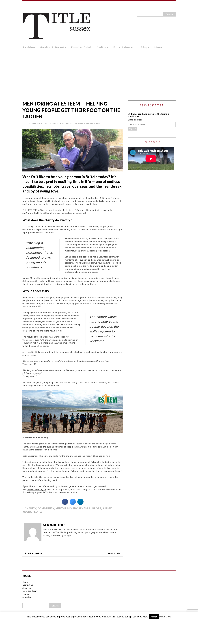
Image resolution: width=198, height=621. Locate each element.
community (46, 508)
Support (95, 508)
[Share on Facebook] (65, 503)
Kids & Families (92, 123)
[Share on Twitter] (73, 503)
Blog (48, 123)
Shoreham (80, 508)
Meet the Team (29, 591)
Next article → (115, 553)
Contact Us (27, 585)
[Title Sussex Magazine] (99, 22)
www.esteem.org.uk (36, 489)
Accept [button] (154, 617)
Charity (30, 508)
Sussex (107, 508)
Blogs (145, 47)
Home (25, 582)
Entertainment (124, 47)
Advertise (27, 597)
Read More (165, 616)
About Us (26, 588)
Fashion (28, 47)
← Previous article (32, 553)
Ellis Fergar (35, 123)
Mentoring (64, 508)
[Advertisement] (99, 74)
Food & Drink (81, 47)
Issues (25, 594)
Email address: (135, 119)
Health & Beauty (53, 47)
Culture (103, 47)
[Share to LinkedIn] (80, 503)
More (158, 47)
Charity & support (62, 123)
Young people (32, 511)
